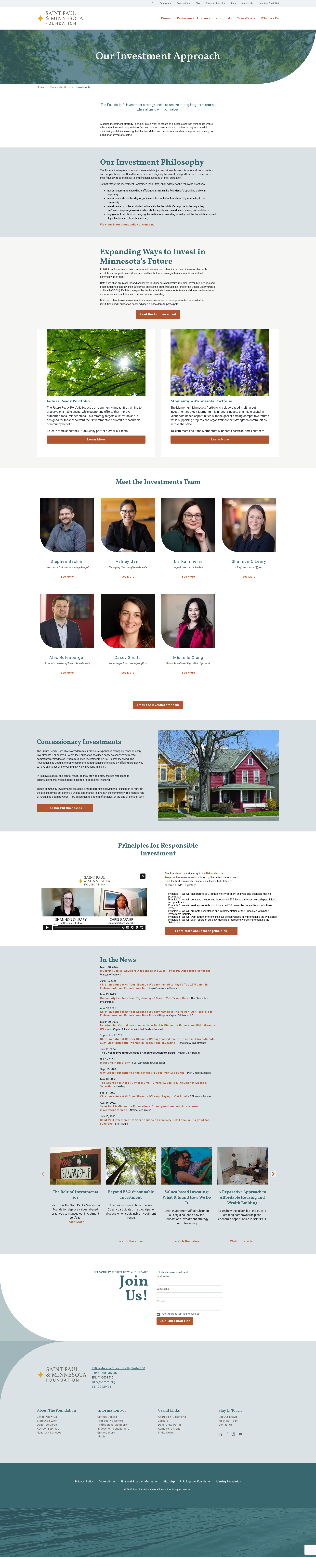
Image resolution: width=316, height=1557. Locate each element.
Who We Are (246, 18)
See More (67, 576)
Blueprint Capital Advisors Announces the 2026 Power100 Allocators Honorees (155, 970)
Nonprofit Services (49, 1432)
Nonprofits (223, 18)
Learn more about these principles (201, 931)
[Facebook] (227, 1434)
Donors (166, 18)
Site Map (169, 1481)
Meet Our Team (228, 1420)
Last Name (163, 1288)
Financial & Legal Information (139, 1481)
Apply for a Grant (169, 1428)
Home (40, 87)
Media (101, 1436)
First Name (163, 1276)
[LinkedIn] (220, 1434)
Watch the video (131, 1241)
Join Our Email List (269, 3)
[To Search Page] (152, 3)
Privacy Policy (84, 1481)
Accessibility (107, 1481)
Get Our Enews (228, 1416)
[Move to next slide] (273, 1174)
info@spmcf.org (103, 1382)
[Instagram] (234, 1434)
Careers (163, 1420)
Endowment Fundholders (113, 1428)
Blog (233, 3)
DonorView (165, 3)
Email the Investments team (158, 705)
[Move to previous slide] (42, 1174)
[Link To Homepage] (60, 18)
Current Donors (107, 1416)
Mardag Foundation (228, 1481)
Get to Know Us (47, 1416)
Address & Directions (172, 1416)
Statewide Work (60, 87)
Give (198, 3)
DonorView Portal (169, 1424)
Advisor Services (48, 1428)
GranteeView (183, 3)
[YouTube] (240, 1434)
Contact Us (247, 3)
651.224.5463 (101, 1386)
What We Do (270, 18)
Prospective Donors (110, 1420)
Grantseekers (106, 1432)
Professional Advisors (193, 18)
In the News (166, 1432)
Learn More (96, 439)
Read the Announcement (158, 314)
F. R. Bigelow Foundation (195, 1481)
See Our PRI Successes (64, 808)
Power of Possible (216, 3)
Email (161, 1301)
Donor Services (47, 1424)
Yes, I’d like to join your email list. (180, 1313)
